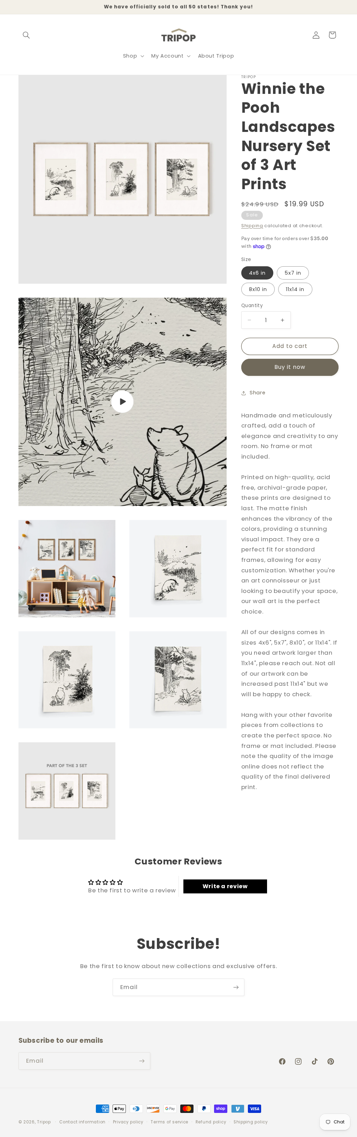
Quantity (252, 305)
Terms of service (169, 1122)
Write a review (225, 886)
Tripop (44, 1122)
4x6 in (257, 272)
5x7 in (292, 272)
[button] (26, 35)
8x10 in (258, 289)
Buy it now (290, 367)
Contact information (82, 1122)
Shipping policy (251, 1122)
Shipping (252, 226)
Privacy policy (128, 1122)
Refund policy (211, 1122)
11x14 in (295, 289)
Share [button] (257, 392)
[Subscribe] (236, 987)
